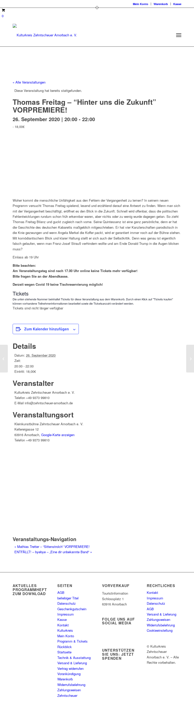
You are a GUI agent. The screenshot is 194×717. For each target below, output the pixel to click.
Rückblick (64, 646)
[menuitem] (140, 4)
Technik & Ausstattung (74, 657)
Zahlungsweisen (69, 689)
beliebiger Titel (68, 598)
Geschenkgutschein (71, 608)
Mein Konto (140, 4)
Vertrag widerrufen (70, 668)
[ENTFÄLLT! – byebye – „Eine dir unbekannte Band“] (190, 359)
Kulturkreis (65, 630)
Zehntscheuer (67, 695)
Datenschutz (66, 603)
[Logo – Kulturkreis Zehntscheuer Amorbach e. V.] (45, 35)
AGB (60, 592)
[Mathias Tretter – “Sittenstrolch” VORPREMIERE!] (4, 359)
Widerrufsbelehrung (71, 684)
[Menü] (178, 35)
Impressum (65, 614)
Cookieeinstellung (160, 630)
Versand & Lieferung (72, 662)
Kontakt (63, 625)
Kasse (177, 4)
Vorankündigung (69, 673)
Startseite (64, 652)
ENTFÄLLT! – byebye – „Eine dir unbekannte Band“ (53, 551)
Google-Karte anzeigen (58, 434)
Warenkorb (161, 4)
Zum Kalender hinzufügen (46, 328)
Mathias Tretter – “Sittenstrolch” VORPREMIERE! (52, 546)
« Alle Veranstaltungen (29, 82)
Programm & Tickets (72, 641)
